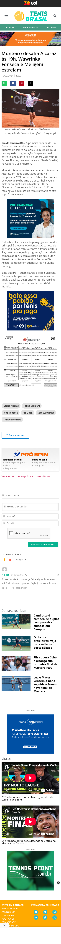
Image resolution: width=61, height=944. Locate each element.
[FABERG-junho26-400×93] (30, 45)
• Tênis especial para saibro (14, 464)
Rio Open (28, 412)
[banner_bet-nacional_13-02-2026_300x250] (30, 329)
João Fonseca (10, 412)
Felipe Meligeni (32, 405)
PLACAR (10, 27)
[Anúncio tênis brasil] (30, 752)
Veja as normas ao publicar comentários (26, 476)
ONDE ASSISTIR (30, 27)
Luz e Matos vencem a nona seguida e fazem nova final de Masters (45, 684)
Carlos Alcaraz (11, 405)
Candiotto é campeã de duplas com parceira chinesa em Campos (46, 622)
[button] (6, 16)
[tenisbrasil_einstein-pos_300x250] (30, 237)
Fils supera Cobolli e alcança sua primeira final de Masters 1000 (46, 662)
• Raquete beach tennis (44, 462)
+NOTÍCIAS (51, 27)
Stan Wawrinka (46, 412)
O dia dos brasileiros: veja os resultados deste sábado (45, 642)
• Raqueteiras (10, 468)
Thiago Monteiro (12, 419)
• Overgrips (38, 465)
